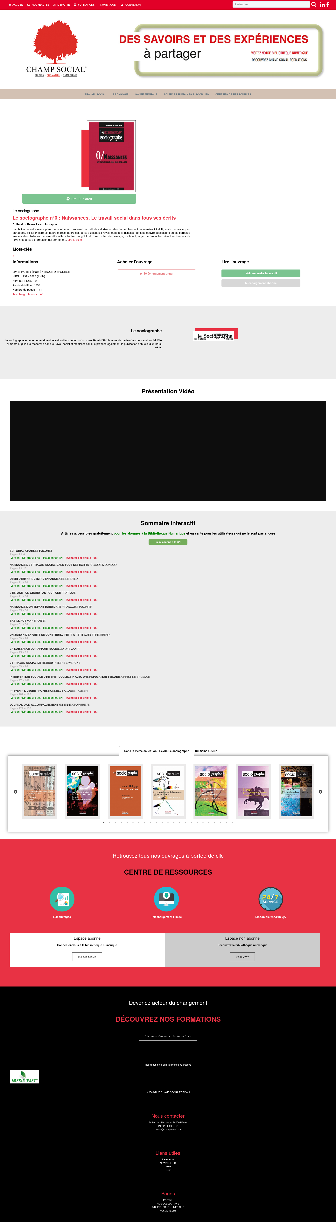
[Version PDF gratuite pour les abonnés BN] (36, 558)
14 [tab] (180, 822)
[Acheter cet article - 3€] (82, 558)
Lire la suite (75, 240)
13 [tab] (174, 822)
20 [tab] (215, 822)
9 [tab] (150, 822)
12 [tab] (168, 822)
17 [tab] (197, 822)
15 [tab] (185, 822)
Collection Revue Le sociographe (35, 224)
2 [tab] (110, 822)
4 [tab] (121, 822)
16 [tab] (191, 822)
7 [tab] (139, 822)
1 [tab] (104, 822)
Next (320, 792)
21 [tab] (220, 822)
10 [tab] (156, 822)
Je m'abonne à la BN (168, 542)
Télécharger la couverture (28, 294)
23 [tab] (232, 822)
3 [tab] (115, 822)
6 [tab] (133, 822)
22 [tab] (226, 822)
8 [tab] (145, 822)
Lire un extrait (81, 198)
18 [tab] (203, 822)
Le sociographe (26, 210)
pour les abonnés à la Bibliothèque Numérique (150, 533)
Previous (16, 792)
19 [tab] (209, 822)
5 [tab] (127, 822)
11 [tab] (162, 822)
